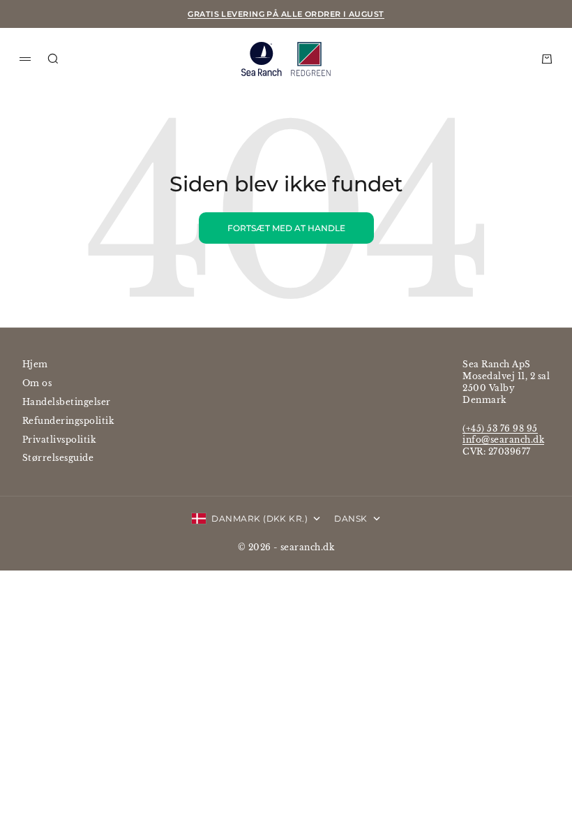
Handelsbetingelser (66, 402)
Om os (37, 383)
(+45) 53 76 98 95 (499, 428)
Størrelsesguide (57, 458)
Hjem (35, 364)
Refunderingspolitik (68, 420)
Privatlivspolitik (59, 439)
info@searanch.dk (503, 439)
